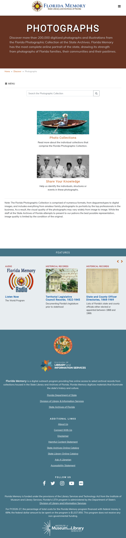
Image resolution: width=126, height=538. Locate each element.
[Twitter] (53, 483)
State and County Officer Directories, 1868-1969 (101, 298)
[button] (118, 261)
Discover (17, 71)
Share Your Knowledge (63, 181)
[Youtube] (72, 483)
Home (7, 71)
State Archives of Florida (62, 407)
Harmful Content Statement (63, 441)
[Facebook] (44, 483)
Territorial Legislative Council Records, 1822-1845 (63, 298)
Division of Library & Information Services (62, 401)
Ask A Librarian (63, 459)
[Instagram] (62, 483)
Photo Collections (63, 138)
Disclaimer (63, 436)
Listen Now (12, 296)
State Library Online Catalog (63, 453)
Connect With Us (63, 430)
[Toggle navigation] (119, 7)
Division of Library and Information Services (63, 503)
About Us (63, 424)
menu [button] (11, 83)
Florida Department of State (62, 395)
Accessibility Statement (63, 465)
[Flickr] (81, 483)
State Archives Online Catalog (63, 447)
